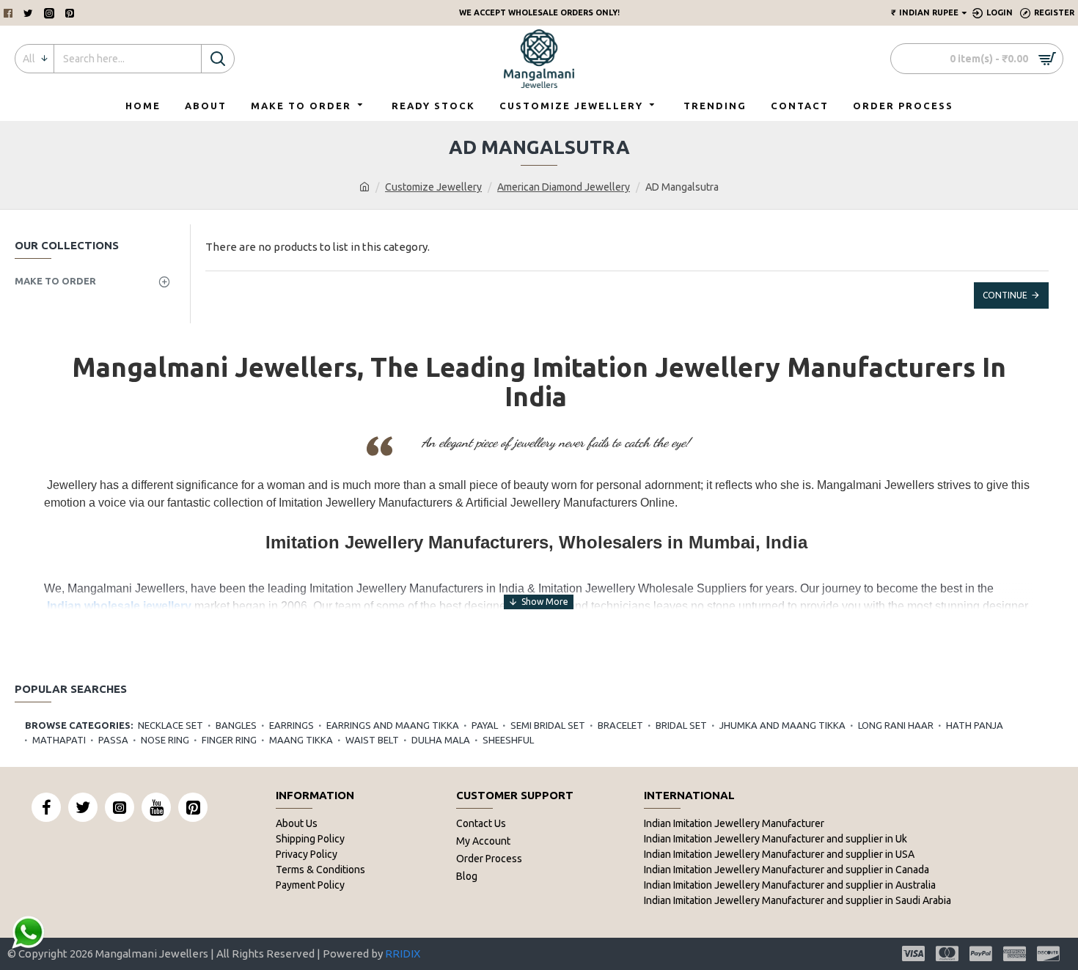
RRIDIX (402, 953)
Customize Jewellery (433, 187)
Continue (1005, 295)
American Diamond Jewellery (563, 187)
